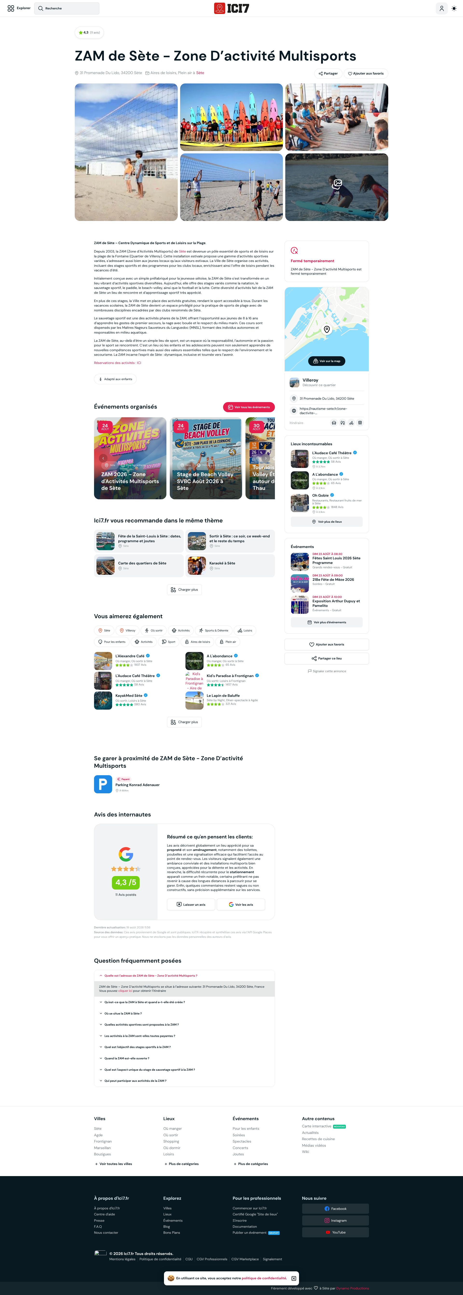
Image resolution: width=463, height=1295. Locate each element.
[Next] (265, 458)
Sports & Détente (216, 630)
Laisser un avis (194, 905)
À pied (343, 422)
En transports (360, 422)
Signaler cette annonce (329, 671)
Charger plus (188, 589)
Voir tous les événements (252, 407)
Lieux (169, 1119)
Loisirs (248, 630)
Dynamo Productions (352, 1288)
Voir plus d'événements (330, 622)
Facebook (339, 1208)
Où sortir (157, 630)
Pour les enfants (114, 642)
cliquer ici (125, 991)
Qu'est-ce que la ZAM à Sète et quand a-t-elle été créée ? (145, 1002)
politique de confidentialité (264, 1278)
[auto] (454, 8)
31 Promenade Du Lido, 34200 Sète (111, 73)
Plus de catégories (184, 1164)
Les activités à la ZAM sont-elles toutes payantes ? (140, 1036)
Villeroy (130, 630)
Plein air (230, 642)
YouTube (339, 1232)
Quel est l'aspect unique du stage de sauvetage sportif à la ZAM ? (150, 1070)
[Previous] (103, 458)
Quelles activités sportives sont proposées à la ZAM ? (142, 1025)
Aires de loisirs (200, 642)
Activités (184, 630)
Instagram (339, 1220)
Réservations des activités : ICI (117, 363)
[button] (366, 74)
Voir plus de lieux (330, 522)
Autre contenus (318, 1119)
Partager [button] (331, 73)
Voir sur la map (330, 361)
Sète (200, 73)
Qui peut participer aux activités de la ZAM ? (136, 1081)
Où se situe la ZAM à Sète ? (123, 1013)
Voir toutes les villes (116, 1164)
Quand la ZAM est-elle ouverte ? (127, 1058)
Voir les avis (244, 905)
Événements (246, 1119)
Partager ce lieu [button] (330, 658)
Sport (172, 642)
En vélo (351, 422)
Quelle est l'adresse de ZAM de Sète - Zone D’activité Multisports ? (151, 976)
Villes (99, 1119)
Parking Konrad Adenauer (138, 785)
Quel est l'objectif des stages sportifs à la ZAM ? (138, 1047)
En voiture (334, 422)
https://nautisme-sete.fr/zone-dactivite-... (323, 410)
